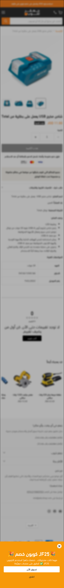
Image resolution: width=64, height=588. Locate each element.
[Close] (59, 546)
